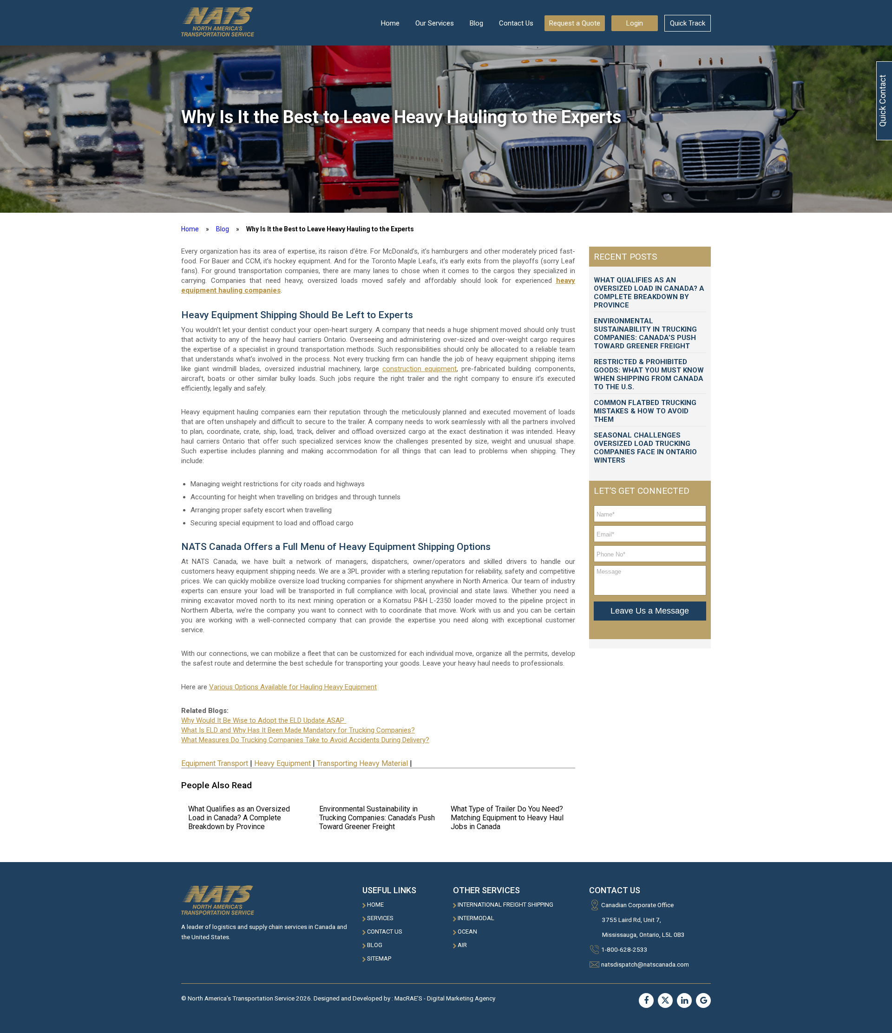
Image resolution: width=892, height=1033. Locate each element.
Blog (476, 23)
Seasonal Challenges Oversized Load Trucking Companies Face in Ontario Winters (645, 447)
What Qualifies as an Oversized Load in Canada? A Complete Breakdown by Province (239, 817)
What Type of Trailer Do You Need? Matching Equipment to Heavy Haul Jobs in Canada (507, 817)
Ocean (467, 931)
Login (634, 23)
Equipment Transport (214, 763)
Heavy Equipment (282, 763)
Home (390, 23)
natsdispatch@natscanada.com (645, 964)
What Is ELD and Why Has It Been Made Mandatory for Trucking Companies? (298, 730)
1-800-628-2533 (624, 949)
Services (380, 918)
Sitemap (379, 958)
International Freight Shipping (505, 904)
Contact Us (516, 23)
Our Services (434, 23)
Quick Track (687, 23)
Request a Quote (574, 23)
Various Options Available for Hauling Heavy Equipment (293, 687)
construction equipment (419, 369)
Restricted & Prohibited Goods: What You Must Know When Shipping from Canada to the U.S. (649, 374)
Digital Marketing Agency (461, 998)
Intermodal (476, 918)
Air (462, 944)
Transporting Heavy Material (362, 763)
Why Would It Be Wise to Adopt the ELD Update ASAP (263, 720)
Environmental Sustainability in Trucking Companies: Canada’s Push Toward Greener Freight (377, 817)
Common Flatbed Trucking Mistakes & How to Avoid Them (645, 411)
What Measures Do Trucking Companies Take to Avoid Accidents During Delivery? (305, 740)
